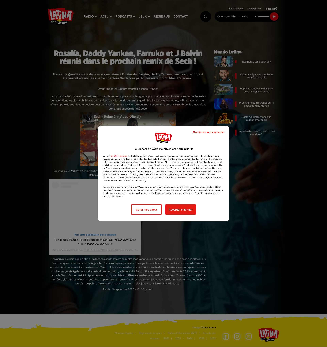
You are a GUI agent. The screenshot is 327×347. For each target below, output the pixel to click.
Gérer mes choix (146, 209)
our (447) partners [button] (119, 155)
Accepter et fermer (180, 209)
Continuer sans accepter (209, 132)
